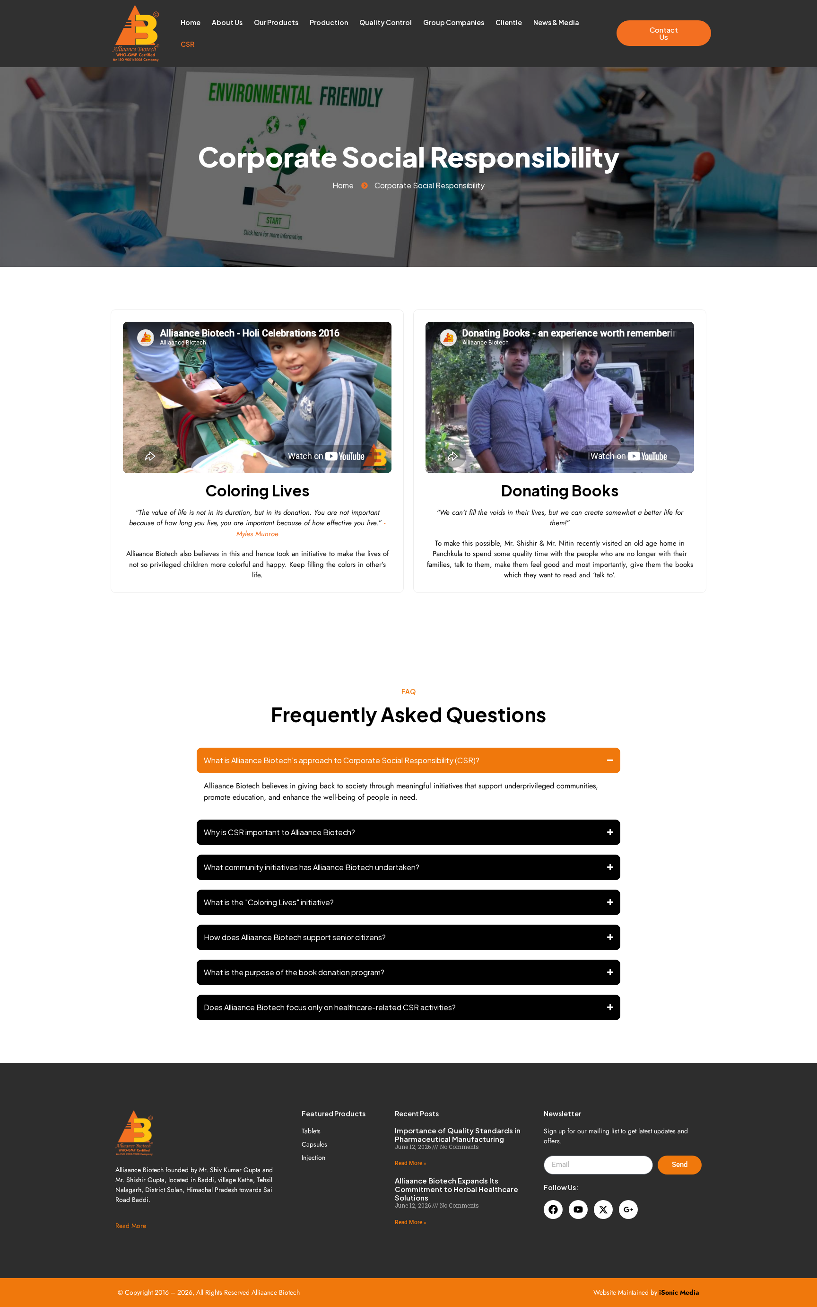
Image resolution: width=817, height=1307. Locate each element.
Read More (130, 1225)
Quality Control (385, 22)
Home (190, 22)
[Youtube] (578, 1209)
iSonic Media (679, 1292)
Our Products (276, 22)
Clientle (508, 22)
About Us (227, 22)
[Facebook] (553, 1209)
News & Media (556, 22)
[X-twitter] (603, 1209)
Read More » (410, 1163)
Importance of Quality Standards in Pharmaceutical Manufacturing (458, 1134)
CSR (187, 44)
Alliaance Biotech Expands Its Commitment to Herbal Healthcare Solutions (456, 1189)
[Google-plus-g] (628, 1209)
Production (329, 22)
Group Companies (453, 22)
